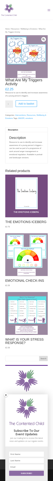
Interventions (20, 115)
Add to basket (26, 103)
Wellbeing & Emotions (29, 29)
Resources (15, 29)
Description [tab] (13, 130)
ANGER (21, 118)
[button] (43, 39)
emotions (29, 118)
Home (7, 29)
